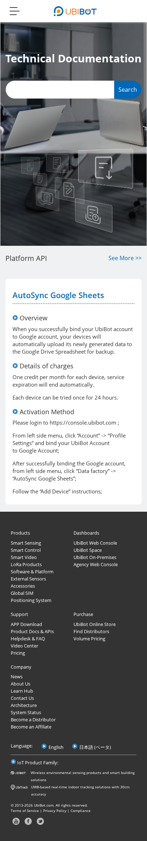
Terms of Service (25, 810)
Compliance (81, 810)
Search (127, 90)
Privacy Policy (54, 810)
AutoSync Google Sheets (58, 295)
